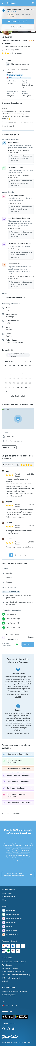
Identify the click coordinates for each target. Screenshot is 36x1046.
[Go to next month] (30, 362)
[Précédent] (7, 555)
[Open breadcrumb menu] (8, 813)
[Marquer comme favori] (33, 3)
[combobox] (18, 355)
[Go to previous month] (26, 362)
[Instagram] (8, 1029)
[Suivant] (29, 555)
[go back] (2, 3)
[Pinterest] (13, 1029)
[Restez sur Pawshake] (17, 644)
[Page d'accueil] (2, 813)
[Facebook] (4, 1029)
